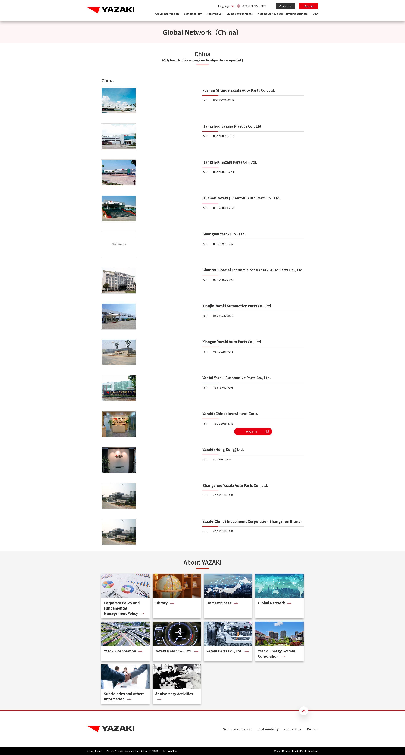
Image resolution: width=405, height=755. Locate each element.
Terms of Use (170, 751)
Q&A (315, 14)
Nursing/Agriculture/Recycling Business (283, 14)
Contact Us (285, 6)
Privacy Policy (94, 751)
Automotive (214, 14)
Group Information (167, 14)
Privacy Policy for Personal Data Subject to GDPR (132, 751)
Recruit (308, 6)
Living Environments (240, 14)
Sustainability (193, 14)
